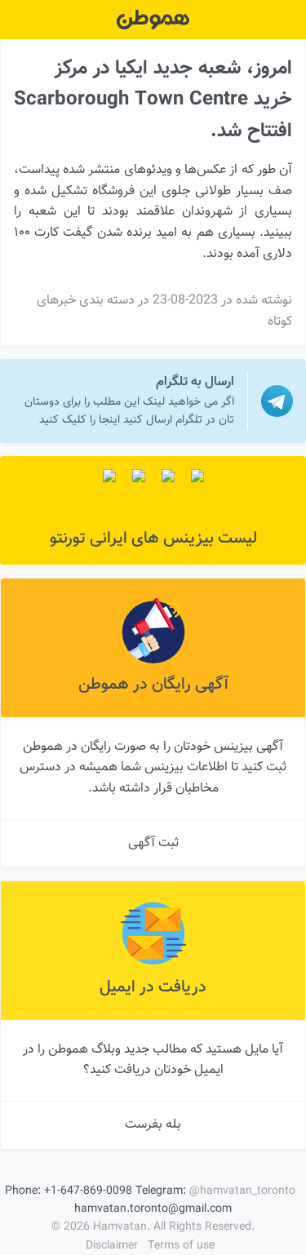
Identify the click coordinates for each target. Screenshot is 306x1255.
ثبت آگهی (153, 843)
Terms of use (181, 1246)
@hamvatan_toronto (242, 1191)
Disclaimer (112, 1246)
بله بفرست (153, 1125)
